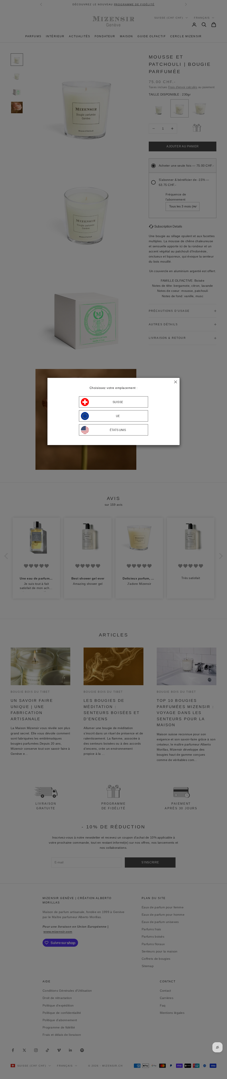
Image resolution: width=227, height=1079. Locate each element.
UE (118, 416)
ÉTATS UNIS (118, 430)
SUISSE (118, 402)
